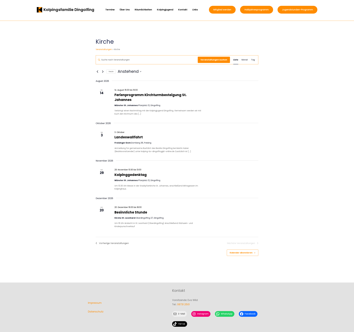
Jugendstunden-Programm (297, 9)
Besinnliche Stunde (130, 212)
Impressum (95, 303)
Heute (111, 71)
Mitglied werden (222, 9)
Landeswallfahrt (128, 137)
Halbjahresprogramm (256, 9)
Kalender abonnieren (241, 252)
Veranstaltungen (104, 49)
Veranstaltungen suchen (214, 59)
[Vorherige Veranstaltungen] (97, 71)
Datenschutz (95, 311)
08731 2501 (183, 304)
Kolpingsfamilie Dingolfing (68, 9)
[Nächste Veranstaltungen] (102, 71)
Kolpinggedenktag (130, 174)
